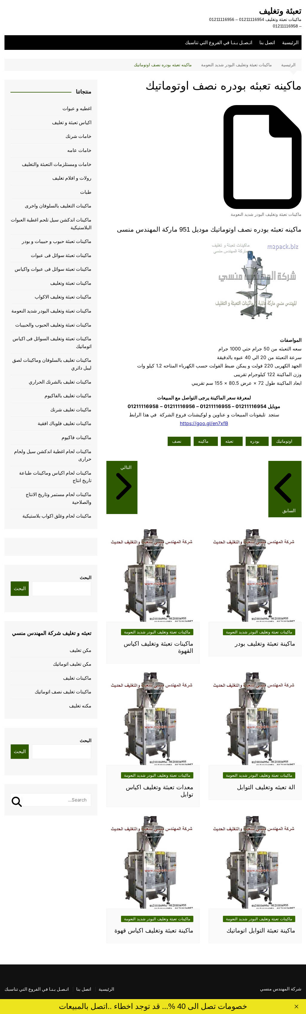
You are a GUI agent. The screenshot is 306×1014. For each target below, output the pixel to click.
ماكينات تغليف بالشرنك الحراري (60, 381)
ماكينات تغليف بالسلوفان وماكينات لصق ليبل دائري (51, 364)
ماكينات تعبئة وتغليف (70, 283)
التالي (125, 467)
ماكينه (203, 441)
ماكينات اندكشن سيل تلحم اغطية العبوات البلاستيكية (51, 223)
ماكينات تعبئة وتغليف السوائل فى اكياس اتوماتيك (52, 342)
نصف (176, 441)
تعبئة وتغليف (280, 11)
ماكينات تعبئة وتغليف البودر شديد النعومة (266, 214)
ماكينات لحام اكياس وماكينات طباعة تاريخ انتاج (55, 476)
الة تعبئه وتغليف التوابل (266, 787)
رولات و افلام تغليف (71, 178)
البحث (85, 577)
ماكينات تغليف (77, 678)
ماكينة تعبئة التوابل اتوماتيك (261, 930)
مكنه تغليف (80, 705)
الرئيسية (290, 42)
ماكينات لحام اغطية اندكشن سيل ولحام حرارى (52, 455)
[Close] (296, 1006)
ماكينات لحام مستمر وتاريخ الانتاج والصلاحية (58, 498)
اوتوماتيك (284, 441)
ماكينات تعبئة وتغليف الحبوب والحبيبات (53, 324)
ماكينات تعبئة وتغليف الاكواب (63, 296)
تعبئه (229, 441)
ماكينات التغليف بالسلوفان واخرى (58, 205)
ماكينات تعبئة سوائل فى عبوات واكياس (53, 269)
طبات (85, 192)
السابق (289, 510)
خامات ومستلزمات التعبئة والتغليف (56, 164)
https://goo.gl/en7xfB (204, 423)
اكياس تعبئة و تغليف (71, 122)
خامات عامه (79, 150)
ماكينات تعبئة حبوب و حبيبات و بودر (56, 241)
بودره (254, 441)
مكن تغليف (80, 650)
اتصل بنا (267, 42)
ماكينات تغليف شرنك (70, 409)
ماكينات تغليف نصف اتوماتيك (63, 691)
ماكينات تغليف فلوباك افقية (64, 423)
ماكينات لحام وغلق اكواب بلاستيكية (56, 515)
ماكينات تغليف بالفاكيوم (68, 395)
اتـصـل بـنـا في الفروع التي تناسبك (218, 42)
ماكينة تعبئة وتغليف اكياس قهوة (153, 930)
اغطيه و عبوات (76, 108)
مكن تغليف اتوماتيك (72, 664)
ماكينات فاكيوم (76, 437)
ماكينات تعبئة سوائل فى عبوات (61, 255)
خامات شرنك (78, 136)
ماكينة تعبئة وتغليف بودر (265, 643)
